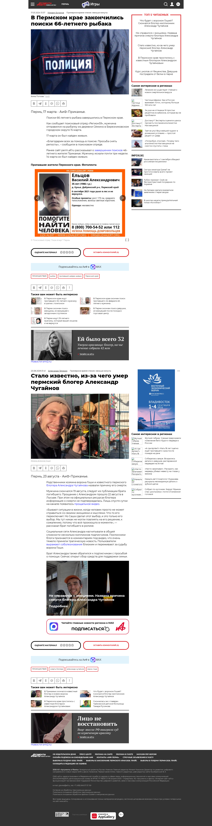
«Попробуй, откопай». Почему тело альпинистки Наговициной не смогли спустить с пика (162, 143)
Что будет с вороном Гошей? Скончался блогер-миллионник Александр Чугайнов (156, 23)
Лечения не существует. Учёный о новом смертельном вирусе (161, 91)
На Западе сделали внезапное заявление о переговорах (158, 191)
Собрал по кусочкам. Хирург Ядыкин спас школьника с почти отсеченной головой (163, 491)
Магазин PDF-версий (146, 754)
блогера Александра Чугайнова (67, 485)
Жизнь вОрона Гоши (41, 461)
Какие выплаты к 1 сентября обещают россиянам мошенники (162, 160)
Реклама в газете (124, 754)
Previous (37, 198)
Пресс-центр (85, 754)
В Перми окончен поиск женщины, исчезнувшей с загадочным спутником (56, 310)
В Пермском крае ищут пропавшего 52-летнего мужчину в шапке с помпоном (60, 301)
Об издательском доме (64, 754)
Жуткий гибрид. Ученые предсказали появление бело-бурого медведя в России (163, 440)
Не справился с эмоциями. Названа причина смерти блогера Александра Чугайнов (156, 36)
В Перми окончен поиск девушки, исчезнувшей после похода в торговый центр (109, 310)
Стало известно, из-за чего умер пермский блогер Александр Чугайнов (156, 48)
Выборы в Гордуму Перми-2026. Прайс (158, 761)
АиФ (47, 96)
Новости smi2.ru (41, 361)
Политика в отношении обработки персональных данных (76, 792)
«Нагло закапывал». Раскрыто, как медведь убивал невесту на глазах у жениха (162, 471)
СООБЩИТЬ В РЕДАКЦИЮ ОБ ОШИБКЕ (70, 764)
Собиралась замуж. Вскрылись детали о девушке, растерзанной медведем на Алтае (161, 461)
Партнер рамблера (79, 814)
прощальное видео (86, 504)
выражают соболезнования (64, 544)
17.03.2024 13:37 (38, 12)
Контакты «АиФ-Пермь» (108, 757)
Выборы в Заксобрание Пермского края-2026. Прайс (111, 761)
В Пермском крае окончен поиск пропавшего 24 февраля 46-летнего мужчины (109, 301)
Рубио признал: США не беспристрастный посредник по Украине (159, 182)
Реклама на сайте (104, 754)
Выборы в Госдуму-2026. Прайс (68, 761)
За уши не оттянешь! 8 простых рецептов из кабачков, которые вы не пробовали (163, 112)
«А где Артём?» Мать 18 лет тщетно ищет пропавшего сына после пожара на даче (161, 450)
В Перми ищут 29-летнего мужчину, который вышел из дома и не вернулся (60, 320)
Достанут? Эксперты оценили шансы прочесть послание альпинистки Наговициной (163, 123)
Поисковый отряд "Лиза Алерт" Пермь (51, 240)
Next (123, 198)
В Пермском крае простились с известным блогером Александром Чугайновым (156, 60)
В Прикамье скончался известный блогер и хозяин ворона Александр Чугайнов (60, 694)
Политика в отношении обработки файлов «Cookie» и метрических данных (83, 794)
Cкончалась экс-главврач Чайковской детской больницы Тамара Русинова (108, 703)
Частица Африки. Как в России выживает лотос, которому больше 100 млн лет (162, 102)
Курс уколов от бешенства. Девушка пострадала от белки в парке (156, 72)
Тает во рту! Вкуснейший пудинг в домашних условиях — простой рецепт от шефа (161, 133)
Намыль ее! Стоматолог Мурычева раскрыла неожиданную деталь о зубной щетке (161, 481)
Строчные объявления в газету (138, 757)
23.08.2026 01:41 (38, 371)
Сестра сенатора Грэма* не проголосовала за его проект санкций (158, 172)
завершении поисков (109, 150)
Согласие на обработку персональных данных (72, 790)
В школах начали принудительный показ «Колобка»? (161, 201)
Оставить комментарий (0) (106, 252)
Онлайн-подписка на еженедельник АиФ (73, 757)
